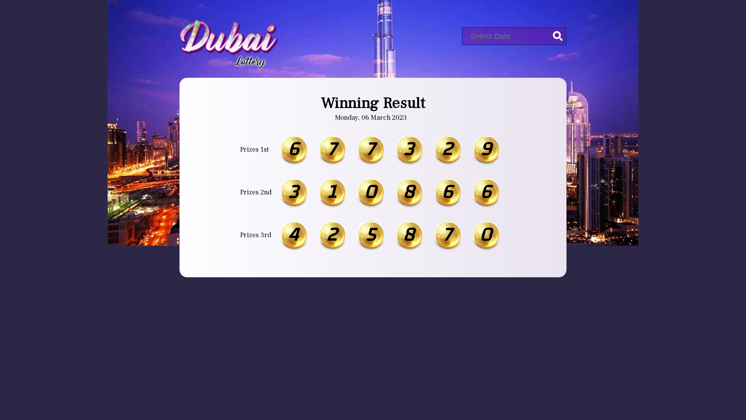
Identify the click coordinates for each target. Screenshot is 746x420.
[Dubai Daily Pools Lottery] (229, 34)
